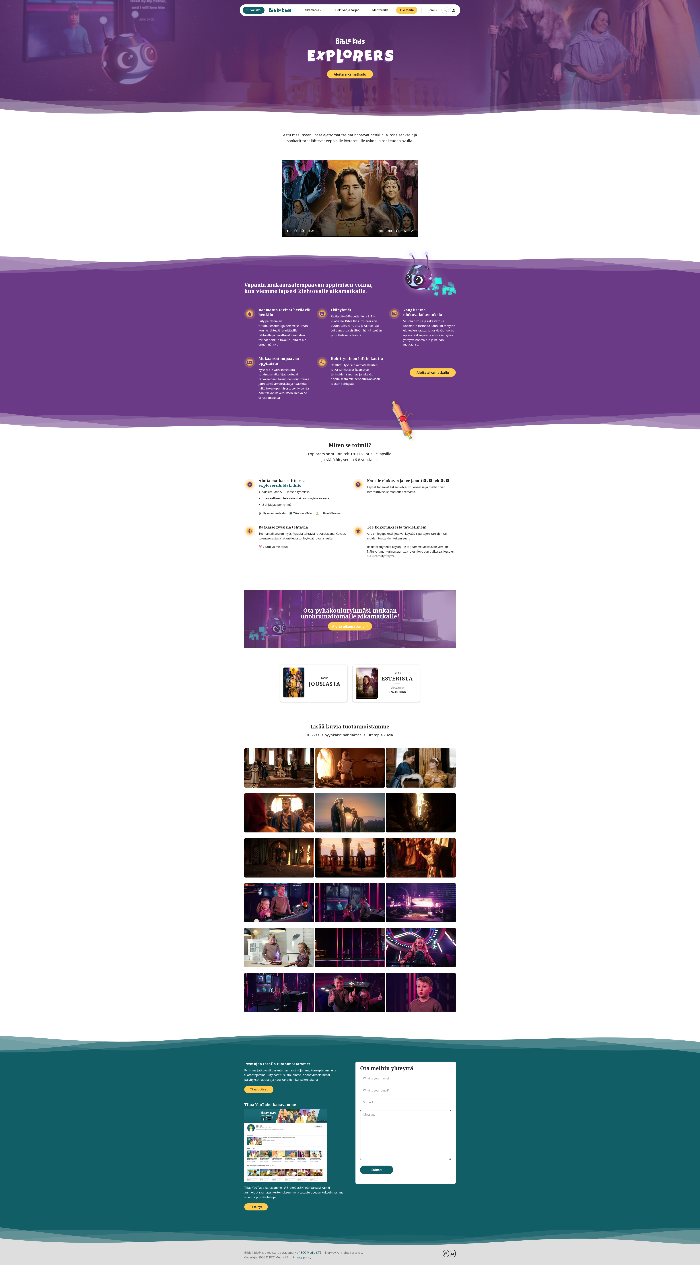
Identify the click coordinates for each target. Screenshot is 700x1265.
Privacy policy (302, 1257)
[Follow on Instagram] (446, 1253)
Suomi (430, 10)
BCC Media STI (310, 1253)
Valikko (255, 10)
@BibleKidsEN (294, 1188)
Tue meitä (407, 10)
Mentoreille (380, 10)
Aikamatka (311, 10)
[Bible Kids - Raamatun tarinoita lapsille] (280, 10)
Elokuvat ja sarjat (347, 10)
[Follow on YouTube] (453, 1253)
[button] (445, 10)
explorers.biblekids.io (279, 485)
